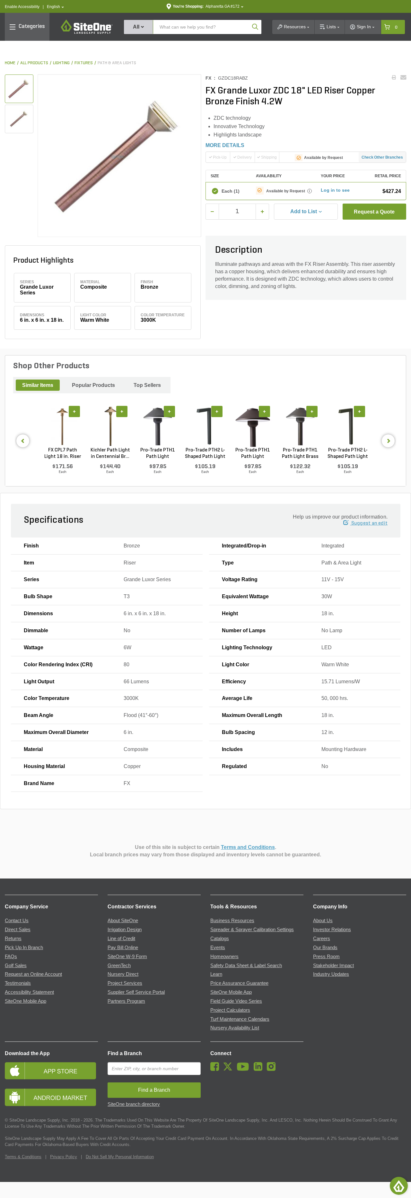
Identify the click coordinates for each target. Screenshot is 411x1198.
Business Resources (232, 920)
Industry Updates (331, 974)
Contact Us (17, 920)
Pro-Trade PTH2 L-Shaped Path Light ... (205, 454)
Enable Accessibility (22, 6)
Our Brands (325, 947)
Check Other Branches (382, 157)
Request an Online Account (33, 974)
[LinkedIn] (260, 1069)
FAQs (11, 956)
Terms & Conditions (23, 1156)
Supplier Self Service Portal (136, 992)
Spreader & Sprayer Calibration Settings (252, 929)
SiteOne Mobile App (25, 1001)
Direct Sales (18, 929)
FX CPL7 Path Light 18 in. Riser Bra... (62, 454)
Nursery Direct (123, 974)
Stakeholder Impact (333, 965)
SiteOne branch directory (134, 1104)
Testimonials (18, 983)
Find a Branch (125, 1053)
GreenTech (119, 965)
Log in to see (335, 190)
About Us (323, 920)
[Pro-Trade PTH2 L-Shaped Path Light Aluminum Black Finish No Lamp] (205, 426)
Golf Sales (16, 965)
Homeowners (224, 956)
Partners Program (126, 1001)
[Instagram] (273, 1069)
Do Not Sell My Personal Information (120, 1156)
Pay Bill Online (123, 947)
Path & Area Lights (117, 63)
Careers (321, 938)
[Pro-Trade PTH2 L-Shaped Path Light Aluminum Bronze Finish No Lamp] (347, 426)
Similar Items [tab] (37, 385)
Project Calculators (230, 1010)
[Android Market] (51, 1097)
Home (10, 63)
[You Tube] (244, 1069)
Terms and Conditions (248, 847)
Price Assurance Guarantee (239, 983)
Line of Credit (121, 938)
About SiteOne (123, 920)
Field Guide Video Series (236, 1001)
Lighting (61, 63)
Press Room (326, 956)
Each (231, 191)
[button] (55, 7)
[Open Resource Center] (399, 1186)
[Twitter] (229, 1069)
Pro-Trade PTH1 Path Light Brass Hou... (300, 454)
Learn (216, 974)
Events (217, 947)
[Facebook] (216, 1069)
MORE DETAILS (225, 145)
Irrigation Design (125, 929)
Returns (13, 938)
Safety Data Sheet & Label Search (246, 965)
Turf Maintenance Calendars (239, 1019)
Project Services (125, 983)
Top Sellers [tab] (147, 385)
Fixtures (83, 63)
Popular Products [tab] (93, 385)
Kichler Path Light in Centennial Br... (110, 453)
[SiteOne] (87, 33)
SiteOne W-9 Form (127, 956)
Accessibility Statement (29, 992)
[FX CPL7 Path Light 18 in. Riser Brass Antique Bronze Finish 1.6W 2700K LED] (62, 426)
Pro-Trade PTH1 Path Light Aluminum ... (157, 454)
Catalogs (219, 938)
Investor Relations (332, 929)
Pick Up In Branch (24, 947)
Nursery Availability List (234, 1027)
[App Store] (51, 1070)
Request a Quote (374, 211)
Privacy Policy (63, 1156)
